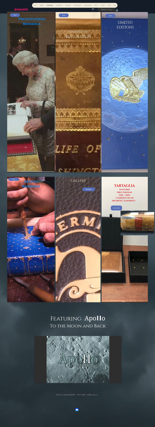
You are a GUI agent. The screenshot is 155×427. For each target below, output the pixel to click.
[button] (117, 9)
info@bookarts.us (92, 395)
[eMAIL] (77, 409)
